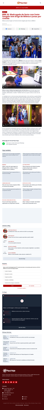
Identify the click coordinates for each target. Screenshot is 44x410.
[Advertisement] (22, 215)
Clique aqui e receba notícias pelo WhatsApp (15, 143)
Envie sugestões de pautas (11, 144)
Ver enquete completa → (22, 288)
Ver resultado (31, 285)
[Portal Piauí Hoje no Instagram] (6, 382)
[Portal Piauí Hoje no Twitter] (8, 382)
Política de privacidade (19, 405)
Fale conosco (26, 405)
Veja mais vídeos (22, 327)
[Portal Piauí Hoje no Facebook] (3, 382)
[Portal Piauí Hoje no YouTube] (11, 382)
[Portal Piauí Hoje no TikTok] (14, 382)
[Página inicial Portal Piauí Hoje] (22, 3)
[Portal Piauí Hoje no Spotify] (16, 382)
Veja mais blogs (22, 258)
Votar (12, 285)
